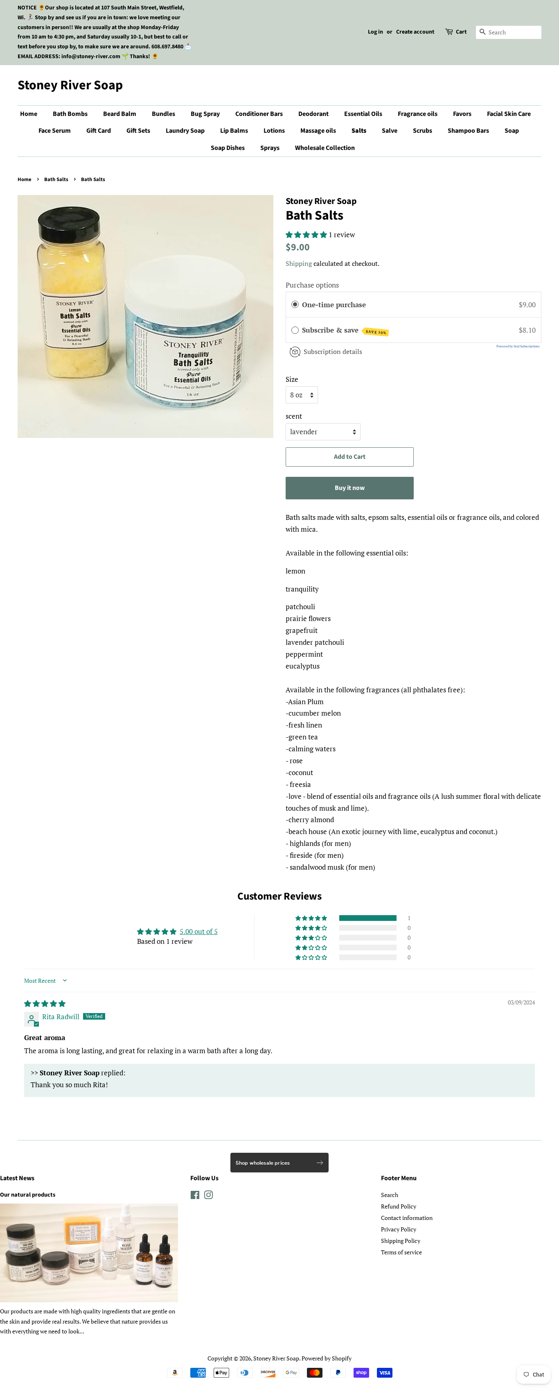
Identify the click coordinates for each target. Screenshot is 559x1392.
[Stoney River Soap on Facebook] (195, 1196)
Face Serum (54, 130)
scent (294, 416)
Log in (375, 32)
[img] (44, 1003)
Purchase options (312, 285)
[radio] (295, 304)
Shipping (299, 263)
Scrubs (422, 130)
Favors (462, 113)
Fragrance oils (417, 113)
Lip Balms (234, 130)
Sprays (270, 147)
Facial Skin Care (509, 113)
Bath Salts (56, 179)
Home (28, 113)
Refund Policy (398, 1206)
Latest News (17, 1178)
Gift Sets (138, 130)
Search (389, 1195)
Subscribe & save (344, 330)
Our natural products (27, 1194)
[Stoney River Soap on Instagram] (208, 1196)
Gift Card (98, 130)
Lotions (274, 130)
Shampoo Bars (468, 130)
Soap (512, 130)
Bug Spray (205, 113)
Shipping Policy (400, 1241)
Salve (389, 130)
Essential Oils (363, 113)
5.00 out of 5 (199, 931)
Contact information (407, 1218)
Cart (461, 32)
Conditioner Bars (259, 113)
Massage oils (318, 130)
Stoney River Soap (70, 85)
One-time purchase (334, 304)
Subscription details (333, 351)
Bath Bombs (70, 113)
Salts (359, 130)
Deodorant (313, 113)
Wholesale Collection (325, 147)
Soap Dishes (228, 147)
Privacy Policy (398, 1229)
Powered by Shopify (327, 1358)
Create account (415, 32)
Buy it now (350, 487)
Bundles (163, 113)
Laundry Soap (185, 130)
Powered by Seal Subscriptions (517, 346)
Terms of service (401, 1252)
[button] (307, 234)
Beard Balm (119, 113)
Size (292, 379)
